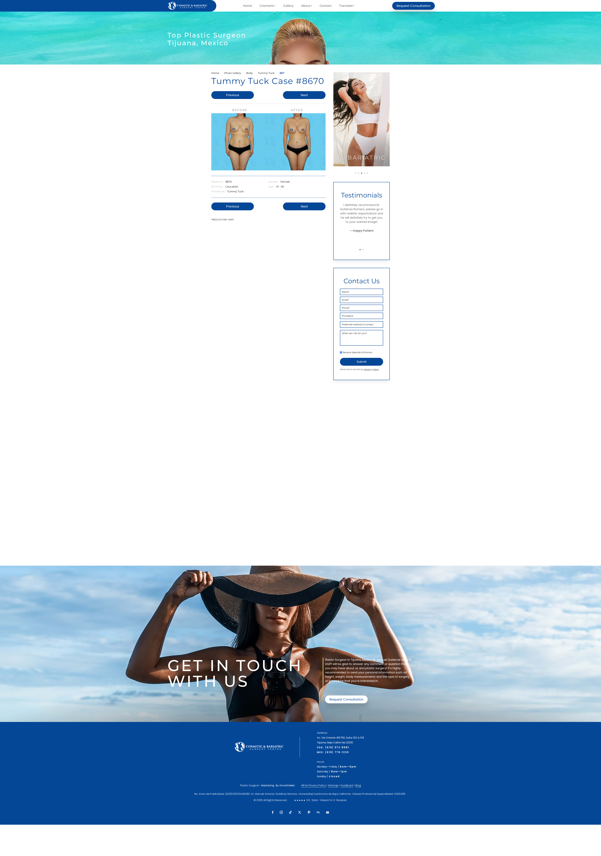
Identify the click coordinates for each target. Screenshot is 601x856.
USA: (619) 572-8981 (333, 747)
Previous (232, 95)
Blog (358, 785)
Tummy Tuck (266, 73)
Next (304, 95)
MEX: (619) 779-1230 (333, 752)
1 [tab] (355, 173)
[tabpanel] (361, 119)
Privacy (367, 369)
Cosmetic (267, 5)
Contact (326, 5)
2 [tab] (358, 173)
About (306, 5)
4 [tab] (364, 173)
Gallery (288, 5)
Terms (375, 369)
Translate (346, 5)
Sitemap (333, 785)
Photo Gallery (232, 73)
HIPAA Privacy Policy (313, 785)
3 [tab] (361, 173)
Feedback (347, 785)
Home (247, 5)
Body (249, 73)
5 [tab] (367, 173)
